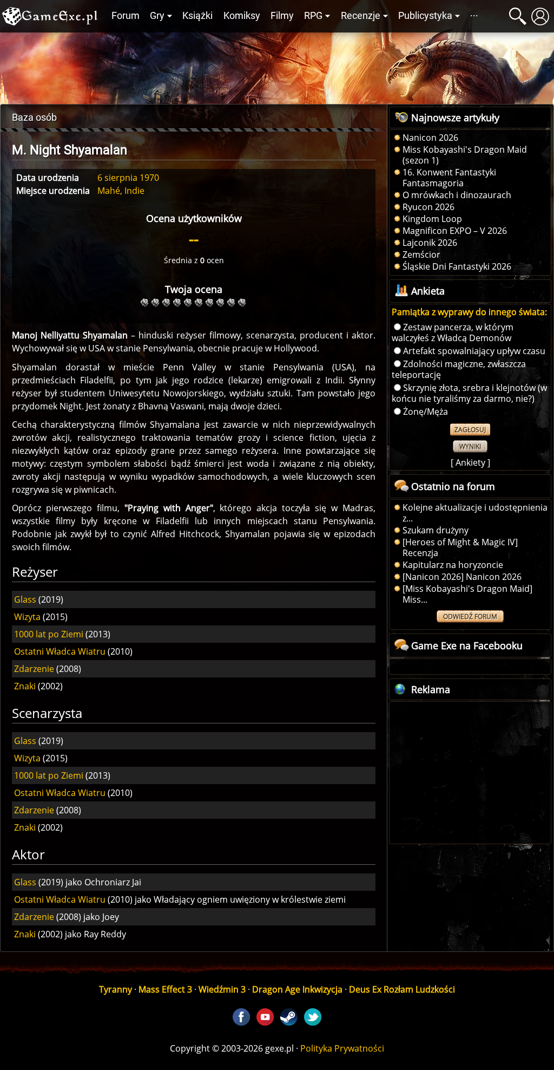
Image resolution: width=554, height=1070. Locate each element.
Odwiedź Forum (470, 616)
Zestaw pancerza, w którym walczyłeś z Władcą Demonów (452, 332)
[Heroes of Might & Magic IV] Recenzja (460, 547)
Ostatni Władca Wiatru (59, 651)
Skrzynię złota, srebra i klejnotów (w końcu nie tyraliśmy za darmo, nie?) (469, 393)
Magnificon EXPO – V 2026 (455, 231)
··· (474, 15)
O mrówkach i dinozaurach (457, 195)
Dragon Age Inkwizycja (297, 989)
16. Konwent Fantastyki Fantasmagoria (449, 177)
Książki (197, 15)
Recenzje (360, 15)
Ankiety (470, 462)
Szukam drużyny (436, 530)
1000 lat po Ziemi (48, 634)
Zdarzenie (34, 669)
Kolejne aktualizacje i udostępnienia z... (475, 512)
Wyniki (470, 446)
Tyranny (115, 989)
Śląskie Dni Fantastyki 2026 (457, 266)
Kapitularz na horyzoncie (453, 565)
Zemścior (421, 254)
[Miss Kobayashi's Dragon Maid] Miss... (467, 594)
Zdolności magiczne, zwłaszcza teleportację (459, 369)
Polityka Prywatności (342, 1048)
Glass (25, 599)
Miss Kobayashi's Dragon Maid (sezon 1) (465, 154)
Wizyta (27, 617)
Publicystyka (425, 15)
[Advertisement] (277, 65)
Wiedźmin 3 (222, 989)
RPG (313, 15)
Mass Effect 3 (165, 989)
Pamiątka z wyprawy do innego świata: (469, 312)
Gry (157, 15)
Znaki (25, 686)
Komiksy (241, 15)
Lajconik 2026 (430, 243)
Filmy (282, 15)
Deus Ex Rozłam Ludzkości (402, 989)
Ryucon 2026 (428, 207)
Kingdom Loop (432, 219)
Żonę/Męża (425, 411)
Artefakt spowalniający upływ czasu (474, 350)
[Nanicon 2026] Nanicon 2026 (462, 577)
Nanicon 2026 (430, 137)
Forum (125, 15)
